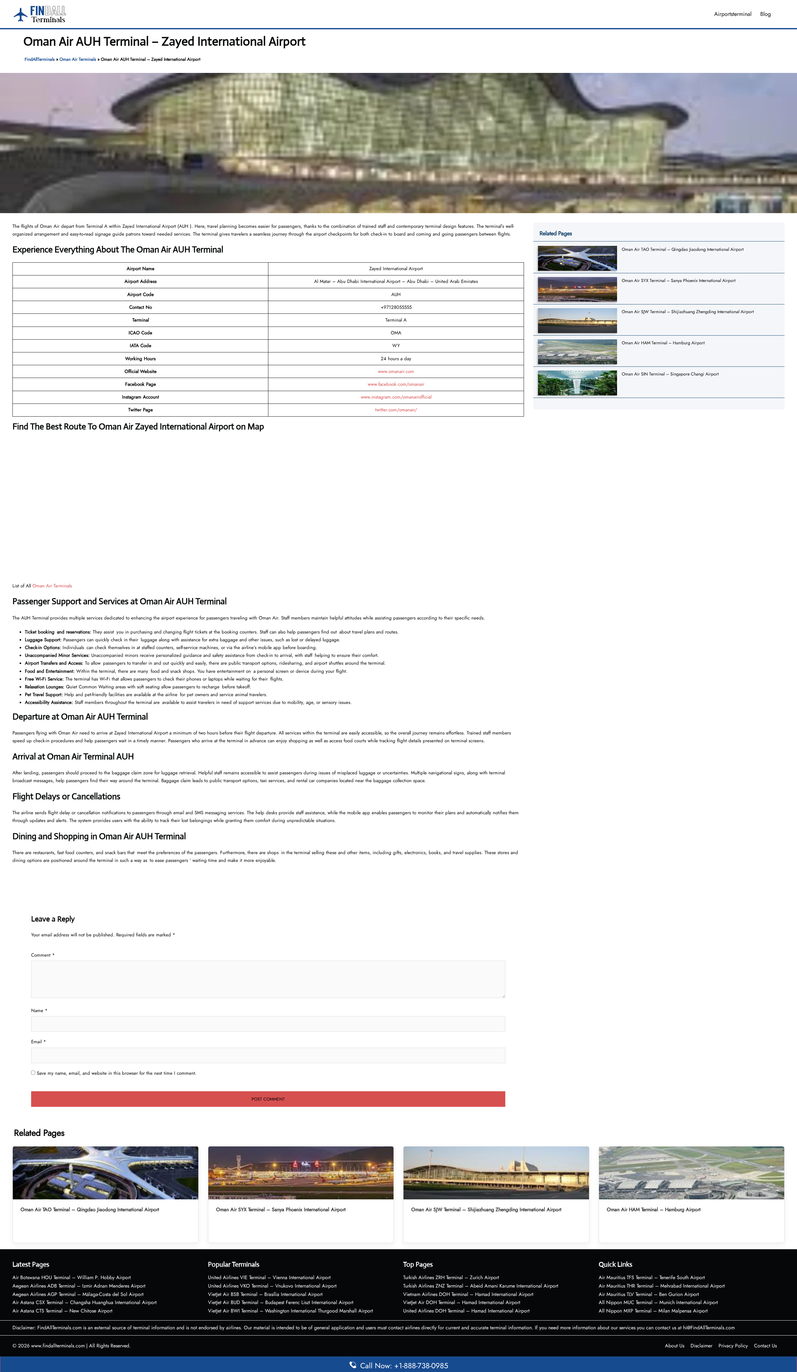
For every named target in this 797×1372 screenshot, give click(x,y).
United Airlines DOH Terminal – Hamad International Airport (466, 1310)
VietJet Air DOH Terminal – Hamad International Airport (461, 1302)
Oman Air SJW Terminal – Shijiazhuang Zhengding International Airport (688, 311)
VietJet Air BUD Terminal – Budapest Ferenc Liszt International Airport (280, 1302)
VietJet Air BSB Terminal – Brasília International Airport (265, 1294)
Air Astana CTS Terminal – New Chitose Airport (62, 1310)
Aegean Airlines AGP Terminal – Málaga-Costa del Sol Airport (78, 1294)
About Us (674, 1345)
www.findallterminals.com (58, 1345)
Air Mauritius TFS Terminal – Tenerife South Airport (652, 1277)
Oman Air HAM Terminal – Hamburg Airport (663, 343)
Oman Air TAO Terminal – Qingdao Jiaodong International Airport (682, 249)
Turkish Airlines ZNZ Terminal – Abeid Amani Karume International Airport (480, 1285)
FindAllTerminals (40, 59)
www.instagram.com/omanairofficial (396, 397)
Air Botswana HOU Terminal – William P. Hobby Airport (71, 1277)
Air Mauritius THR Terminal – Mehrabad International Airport (662, 1285)
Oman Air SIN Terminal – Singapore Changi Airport (670, 374)
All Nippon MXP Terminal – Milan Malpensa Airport (653, 1310)
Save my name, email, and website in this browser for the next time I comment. (117, 1073)
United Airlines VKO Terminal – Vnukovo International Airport (272, 1285)
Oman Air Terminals (77, 59)
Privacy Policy (733, 1345)
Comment (43, 955)
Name (39, 1010)
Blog (765, 14)
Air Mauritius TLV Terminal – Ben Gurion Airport (649, 1294)
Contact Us (765, 1345)
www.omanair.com (396, 371)
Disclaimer (701, 1345)
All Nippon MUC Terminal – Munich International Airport (658, 1302)
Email (38, 1041)
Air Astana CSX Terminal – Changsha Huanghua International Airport (84, 1302)
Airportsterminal (733, 14)
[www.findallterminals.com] (39, 13)
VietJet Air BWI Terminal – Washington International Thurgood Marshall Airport (290, 1310)
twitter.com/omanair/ (396, 409)
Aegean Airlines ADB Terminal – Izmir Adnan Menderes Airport (78, 1285)
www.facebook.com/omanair (396, 384)
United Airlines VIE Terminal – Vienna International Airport (269, 1277)
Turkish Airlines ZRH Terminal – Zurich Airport (451, 1277)
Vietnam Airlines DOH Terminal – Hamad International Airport (468, 1294)
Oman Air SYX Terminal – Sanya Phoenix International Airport (678, 280)
